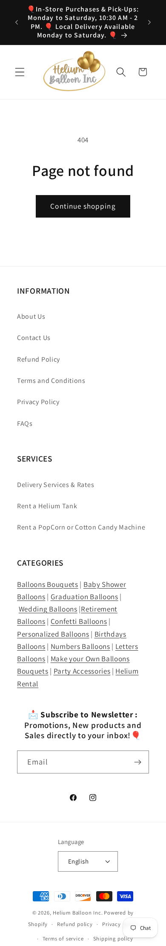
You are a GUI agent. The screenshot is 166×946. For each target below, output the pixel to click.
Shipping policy (113, 938)
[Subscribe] (138, 762)
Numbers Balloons (80, 646)
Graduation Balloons (84, 596)
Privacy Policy (38, 401)
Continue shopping (83, 206)
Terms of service (63, 938)
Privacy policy (120, 924)
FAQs (25, 423)
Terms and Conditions (51, 380)
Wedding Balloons (48, 609)
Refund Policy (38, 359)
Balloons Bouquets (47, 584)
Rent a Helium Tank (47, 505)
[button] (20, 72)
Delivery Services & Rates (55, 484)
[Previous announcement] (16, 22)
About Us (31, 316)
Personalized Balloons (53, 634)
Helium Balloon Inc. (78, 912)
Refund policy (74, 924)
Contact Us (34, 337)
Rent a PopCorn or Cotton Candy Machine (81, 527)
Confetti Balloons (79, 621)
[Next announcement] (149, 22)
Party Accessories (82, 671)
